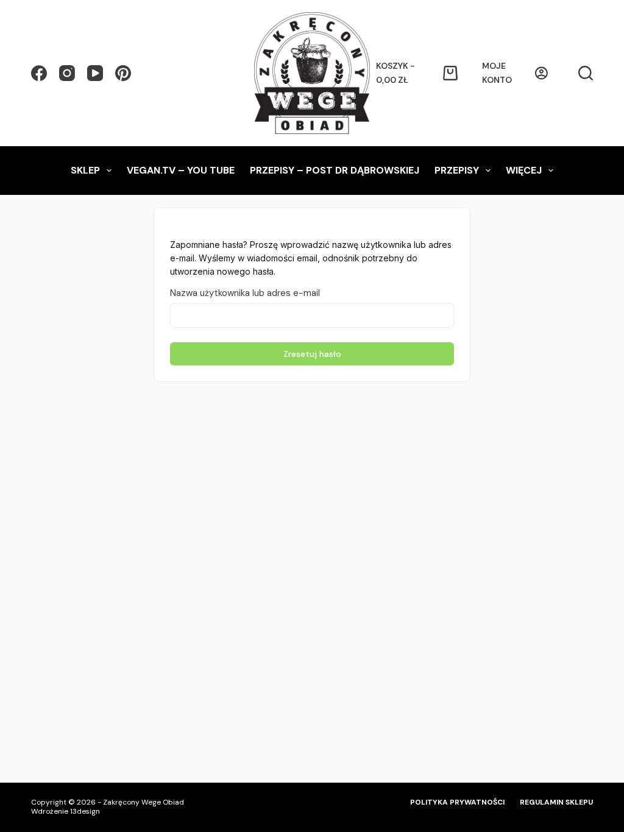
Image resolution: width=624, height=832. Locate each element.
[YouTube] (95, 73)
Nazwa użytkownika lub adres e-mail (245, 293)
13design (85, 811)
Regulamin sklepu (556, 802)
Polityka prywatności (457, 802)
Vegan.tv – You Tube (181, 170)
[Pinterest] (123, 73)
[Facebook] (39, 73)
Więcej (524, 170)
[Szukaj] (585, 73)
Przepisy (456, 170)
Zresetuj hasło (312, 353)
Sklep (85, 170)
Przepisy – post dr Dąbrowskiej (334, 170)
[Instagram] (67, 73)
